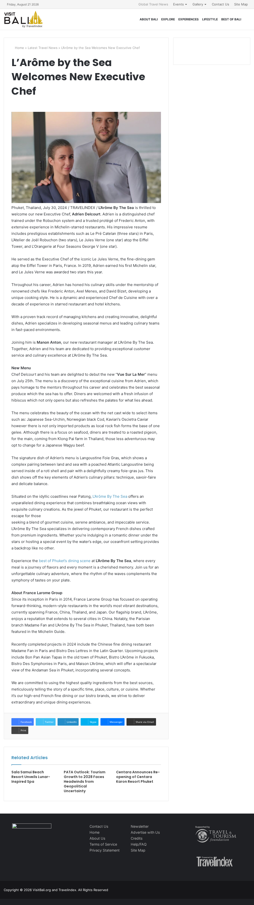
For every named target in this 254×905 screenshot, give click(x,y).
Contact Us (220, 4)
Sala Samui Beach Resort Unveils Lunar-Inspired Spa (30, 777)
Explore (168, 19)
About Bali (149, 19)
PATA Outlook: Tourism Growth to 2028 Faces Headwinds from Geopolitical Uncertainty (84, 781)
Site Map (241, 4)
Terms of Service (103, 844)
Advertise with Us (145, 832)
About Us (97, 838)
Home (19, 48)
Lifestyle (210, 19)
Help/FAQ (139, 844)
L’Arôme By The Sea (110, 496)
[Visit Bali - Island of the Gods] (23, 19)
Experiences (188, 19)
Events (178, 4)
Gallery (197, 4)
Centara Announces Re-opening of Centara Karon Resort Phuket (138, 777)
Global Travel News (153, 4)
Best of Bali (231, 19)
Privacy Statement (105, 850)
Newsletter (140, 826)
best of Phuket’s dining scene (65, 560)
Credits (136, 838)
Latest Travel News (43, 48)
